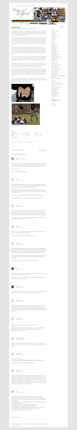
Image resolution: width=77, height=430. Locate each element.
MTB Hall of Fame (54, 48)
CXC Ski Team (53, 33)
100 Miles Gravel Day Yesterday (56, 86)
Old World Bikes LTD (54, 51)
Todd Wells (53, 59)
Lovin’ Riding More (54, 96)
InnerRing (53, 43)
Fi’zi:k (52, 40)
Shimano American (54, 55)
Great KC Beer (53, 41)
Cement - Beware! (54, 74)
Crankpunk (53, 32)
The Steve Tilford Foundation (56, 64)
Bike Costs (36, 132)
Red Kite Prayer (54, 52)
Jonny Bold (18, 205)
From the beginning (19, 5)
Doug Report (53, 39)
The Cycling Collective (55, 70)
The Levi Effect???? (54, 66)
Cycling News (53, 35)
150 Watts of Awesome (55, 30)
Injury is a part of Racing (55, 89)
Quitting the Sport (54, 73)
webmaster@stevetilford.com (42, 423)
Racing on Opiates (54, 71)
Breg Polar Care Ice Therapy (56, 68)
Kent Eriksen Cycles (54, 44)
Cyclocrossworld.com (55, 36)
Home (12, 5)
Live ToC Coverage (43, 150)
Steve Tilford (33, 28)
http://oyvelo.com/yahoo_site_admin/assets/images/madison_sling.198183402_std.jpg (27, 360)
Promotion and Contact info (30, 5)
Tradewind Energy (54, 60)
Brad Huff (28, 31)
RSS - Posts (53, 103)
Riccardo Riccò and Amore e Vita (18, 150)
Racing (22, 28)
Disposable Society (26, 132)
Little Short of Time (54, 94)
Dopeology (53, 37)
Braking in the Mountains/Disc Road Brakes (15, 134)
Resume (40, 5)
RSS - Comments (54, 105)
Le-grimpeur (53, 45)
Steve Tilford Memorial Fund (56, 56)
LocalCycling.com (54, 47)
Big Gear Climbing (54, 93)
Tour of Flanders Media (55, 92)
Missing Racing (53, 90)
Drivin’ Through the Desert (55, 82)
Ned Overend (53, 49)
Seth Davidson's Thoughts (55, 53)
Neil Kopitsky (18, 318)
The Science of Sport (54, 58)
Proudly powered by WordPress (16, 425)
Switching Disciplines (54, 88)
